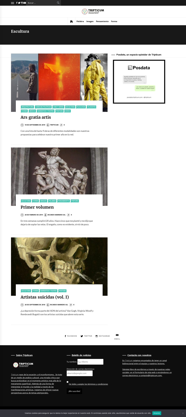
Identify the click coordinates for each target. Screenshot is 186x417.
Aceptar (157, 413)
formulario (139, 372)
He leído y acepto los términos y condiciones (88, 384)
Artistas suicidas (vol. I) (45, 297)
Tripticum (54, 125)
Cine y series (58, 107)
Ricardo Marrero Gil (57, 215)
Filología (81, 107)
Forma (114, 21)
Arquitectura (27, 107)
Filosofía (91, 107)
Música (32, 111)
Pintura (59, 111)
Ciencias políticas (43, 107)
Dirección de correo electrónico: (81, 369)
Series (67, 111)
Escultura (70, 107)
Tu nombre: (72, 361)
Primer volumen (37, 207)
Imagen (90, 21)
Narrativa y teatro (45, 111)
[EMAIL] (24, 3)
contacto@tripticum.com (151, 375)
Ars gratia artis (36, 117)
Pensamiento (102, 21)
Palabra (80, 21)
